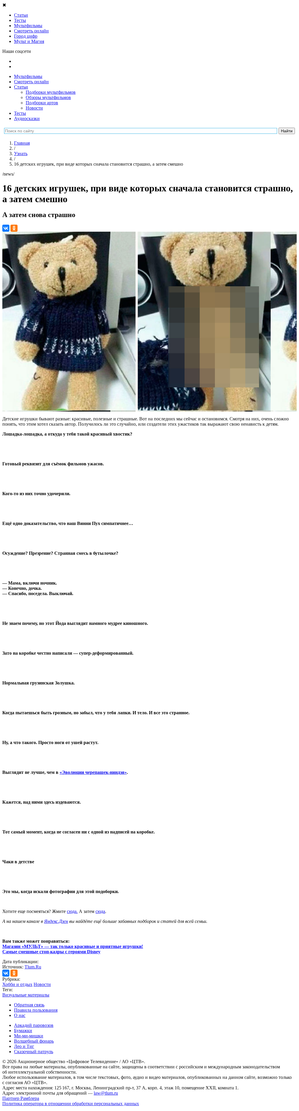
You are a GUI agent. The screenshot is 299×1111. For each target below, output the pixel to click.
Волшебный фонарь (34, 1041)
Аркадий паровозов (33, 1025)
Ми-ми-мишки (28, 1035)
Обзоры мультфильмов (48, 97)
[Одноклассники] (14, 228)
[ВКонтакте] (5, 228)
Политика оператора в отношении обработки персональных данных (70, 1103)
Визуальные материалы (25, 994)
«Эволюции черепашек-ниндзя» (93, 772)
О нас (19, 1015)
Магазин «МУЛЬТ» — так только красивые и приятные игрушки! (72, 946)
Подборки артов (42, 102)
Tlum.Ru (33, 966)
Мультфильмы (28, 76)
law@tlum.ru (106, 1093)
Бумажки (23, 1030)
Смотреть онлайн (31, 81)
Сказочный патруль (33, 1051)
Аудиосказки (27, 118)
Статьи (21, 86)
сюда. (72, 911)
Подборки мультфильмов (51, 92)
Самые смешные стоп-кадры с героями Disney (51, 951)
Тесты (20, 113)
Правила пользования (36, 1010)
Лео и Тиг (24, 1046)
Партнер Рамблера (20, 1098)
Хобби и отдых (17, 984)
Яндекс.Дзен (56, 921)
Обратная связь (29, 1004)
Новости (34, 107)
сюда (100, 911)
